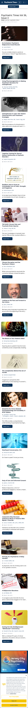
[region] (14, 690)
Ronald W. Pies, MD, (9, 631)
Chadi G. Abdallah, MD (19, 416)
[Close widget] (25, 653)
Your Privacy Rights (14, 696)
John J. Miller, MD (8, 304)
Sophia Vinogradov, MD (9, 159)
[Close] (26, 675)
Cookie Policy (13, 693)
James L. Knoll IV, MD (9, 483)
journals (7, 20)
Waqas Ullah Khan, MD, (10, 119)
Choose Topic (12, 6)
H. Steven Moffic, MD (9, 560)
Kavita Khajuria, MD (9, 190)
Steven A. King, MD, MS (9, 228)
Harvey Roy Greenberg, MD (10, 341)
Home (2, 20)
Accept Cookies (14, 705)
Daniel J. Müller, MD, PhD (9, 88)
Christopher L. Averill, (8, 416)
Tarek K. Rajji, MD (20, 119)
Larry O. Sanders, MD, (9, 522)
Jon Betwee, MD (8, 593)
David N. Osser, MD (19, 631)
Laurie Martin (7, 47)
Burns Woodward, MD (9, 266)
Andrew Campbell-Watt (9, 375)
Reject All (14, 701)
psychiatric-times (14, 20)
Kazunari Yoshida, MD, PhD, (11, 87)
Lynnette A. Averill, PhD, (10, 414)
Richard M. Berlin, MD (9, 452)
